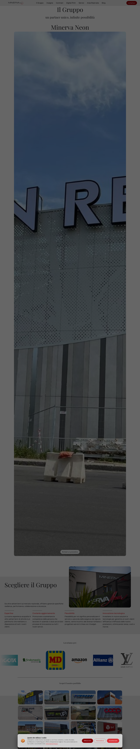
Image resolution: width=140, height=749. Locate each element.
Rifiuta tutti (87, 741)
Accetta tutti (113, 741)
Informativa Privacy (52, 744)
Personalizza (100, 741)
